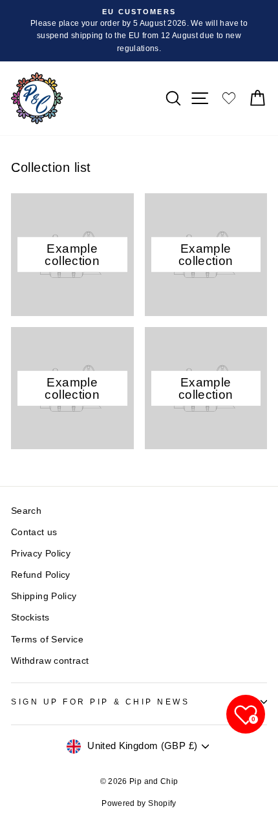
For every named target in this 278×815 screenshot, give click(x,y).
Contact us (34, 532)
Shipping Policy (44, 596)
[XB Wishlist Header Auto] (229, 98)
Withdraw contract (50, 661)
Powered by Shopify (139, 803)
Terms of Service (47, 639)
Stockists (30, 617)
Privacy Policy (40, 553)
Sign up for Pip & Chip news (100, 701)
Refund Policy (40, 575)
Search (26, 511)
